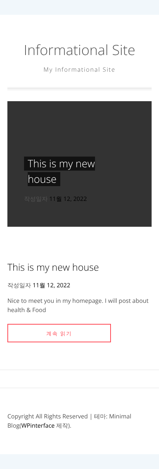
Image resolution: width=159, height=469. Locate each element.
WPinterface (37, 425)
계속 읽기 (59, 333)
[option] (79, 164)
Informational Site (79, 49)
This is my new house (53, 267)
